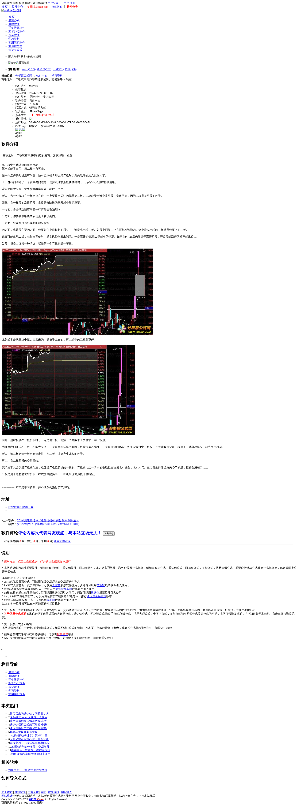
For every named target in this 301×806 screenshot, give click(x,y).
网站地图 (66, 792)
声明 (43, 792)
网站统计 (7, 795)
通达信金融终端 (96, 596)
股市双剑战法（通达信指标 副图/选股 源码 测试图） (49, 524)
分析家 (101, 585)
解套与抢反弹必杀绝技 (24, 731)
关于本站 (7, 792)
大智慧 (56, 585)
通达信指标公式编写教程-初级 (28, 728)
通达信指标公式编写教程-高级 (28, 720)
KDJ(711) (58, 69)
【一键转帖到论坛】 (43, 115)
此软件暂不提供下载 (20, 507)
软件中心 (17, 6)
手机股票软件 (16, 27)
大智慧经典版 (63, 588)
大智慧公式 (15, 49)
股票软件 (14, 24)
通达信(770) (44, 69)
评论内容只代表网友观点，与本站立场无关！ (60, 533)
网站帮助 (20, 792)
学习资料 (14, 38)
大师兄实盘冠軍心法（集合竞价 (29, 739)
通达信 (95, 592)
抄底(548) (70, 69)
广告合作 (33, 792)
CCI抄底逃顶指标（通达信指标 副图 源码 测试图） (48, 520)
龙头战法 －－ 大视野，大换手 (28, 717)
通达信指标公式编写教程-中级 (28, 724)
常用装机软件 (16, 42)
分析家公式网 (23, 75)
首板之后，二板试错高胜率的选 (29, 742)
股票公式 (14, 20)
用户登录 (53, 3)
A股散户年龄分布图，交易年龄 (30, 746)
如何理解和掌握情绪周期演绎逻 (30, 753)
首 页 (4, 6)
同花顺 (51, 599)
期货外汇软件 (16, 31)
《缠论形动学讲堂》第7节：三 (28, 735)
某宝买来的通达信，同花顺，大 (29, 713)
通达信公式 (15, 46)
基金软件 (14, 35)
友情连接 (53, 792)
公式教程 (57, 6)
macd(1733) (29, 69)
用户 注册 (69, 3)
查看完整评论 (62, 541)
